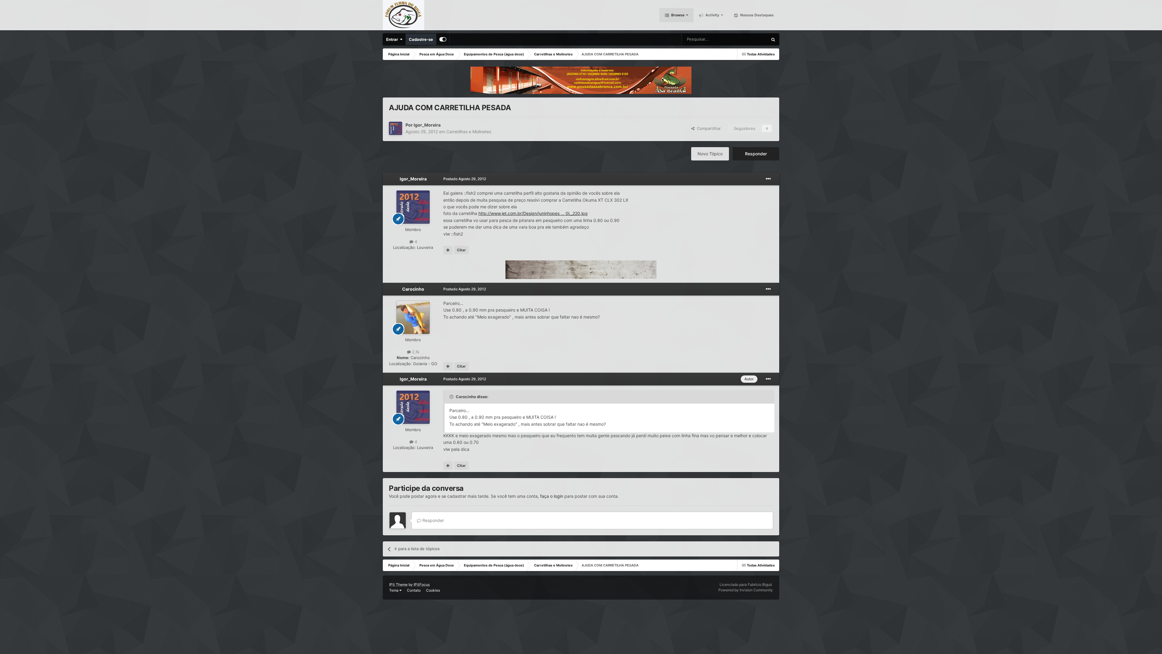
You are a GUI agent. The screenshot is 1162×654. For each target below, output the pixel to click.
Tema (394, 590)
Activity (711, 15)
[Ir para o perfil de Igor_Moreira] (395, 128)
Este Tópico (749, 39)
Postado (464, 179)
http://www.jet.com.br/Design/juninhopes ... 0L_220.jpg (533, 213)
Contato (414, 590)
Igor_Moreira (427, 124)
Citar (461, 250)
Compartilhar (707, 128)
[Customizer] (442, 39)
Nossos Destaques (756, 15)
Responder (756, 153)
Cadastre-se (421, 39)
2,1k (415, 351)
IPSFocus (422, 584)
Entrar (393, 39)
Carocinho (413, 289)
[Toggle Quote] (452, 396)
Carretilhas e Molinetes (468, 131)
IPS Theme (398, 584)
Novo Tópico (710, 153)
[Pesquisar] (773, 39)
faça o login (551, 496)
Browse (677, 15)
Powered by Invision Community (745, 590)
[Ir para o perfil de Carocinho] (413, 317)
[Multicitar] (448, 250)
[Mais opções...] (768, 179)
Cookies (433, 590)
